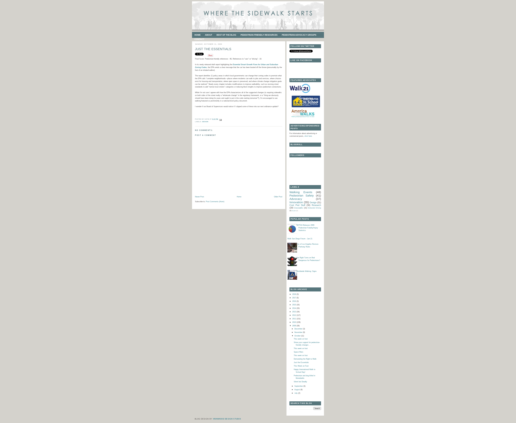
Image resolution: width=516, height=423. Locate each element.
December (298, 329)
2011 (294, 319)
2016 (294, 301)
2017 (294, 298)
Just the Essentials (213, 49)
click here (308, 136)
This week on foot (301, 339)
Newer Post (199, 197)
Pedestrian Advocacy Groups (299, 35)
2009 (294, 326)
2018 (294, 294)
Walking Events (300, 192)
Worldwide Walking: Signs (306, 271)
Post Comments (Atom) (215, 202)
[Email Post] (220, 119)
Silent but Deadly (300, 382)
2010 (294, 322)
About (208, 35)
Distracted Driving (314, 208)
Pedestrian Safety (301, 195)
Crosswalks (298, 208)
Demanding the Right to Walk (305, 359)
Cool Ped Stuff (297, 205)
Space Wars (298, 352)
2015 (294, 305)
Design (205, 121)
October (297, 336)
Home (197, 35)
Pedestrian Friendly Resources (259, 35)
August (297, 390)
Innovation (296, 202)
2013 (294, 312)
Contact (199, 39)
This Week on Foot (301, 366)
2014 (294, 308)
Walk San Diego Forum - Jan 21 (299, 239)
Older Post (278, 197)
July (296, 393)
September (298, 386)
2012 (294, 315)
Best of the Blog (226, 35)
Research (316, 205)
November (298, 332)
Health (294, 210)
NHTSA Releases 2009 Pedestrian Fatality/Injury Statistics (307, 227)
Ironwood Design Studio (227, 419)
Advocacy (295, 198)
